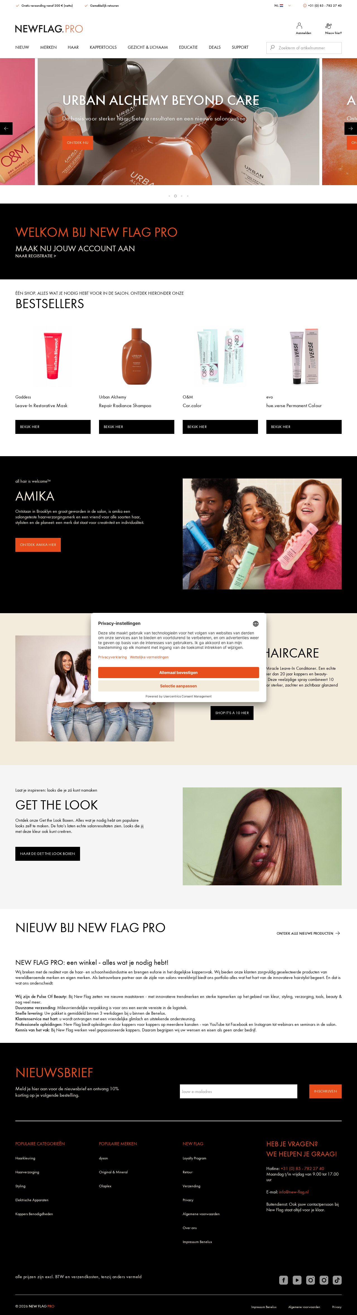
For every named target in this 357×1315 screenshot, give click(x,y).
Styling (20, 1186)
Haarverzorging (27, 1172)
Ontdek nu (77, 142)
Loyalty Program (194, 1158)
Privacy (188, 1200)
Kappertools (103, 47)
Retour (187, 1172)
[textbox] (283, 5)
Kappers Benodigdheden (34, 1214)
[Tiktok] (337, 1280)
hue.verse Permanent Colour (294, 405)
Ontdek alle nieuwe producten (305, 933)
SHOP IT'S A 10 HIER (232, 712)
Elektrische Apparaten (32, 1200)
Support (240, 47)
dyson (103, 1158)
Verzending (191, 1186)
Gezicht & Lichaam (148, 47)
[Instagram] (310, 1280)
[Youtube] (297, 1280)
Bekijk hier (29, 426)
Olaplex (105, 1186)
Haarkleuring (25, 1158)
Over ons (190, 1227)
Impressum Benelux (197, 1241)
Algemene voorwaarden (201, 1214)
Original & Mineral (113, 1172)
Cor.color (192, 405)
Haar (73, 47)
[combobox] (283, 5)
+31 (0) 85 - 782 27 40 (324, 6)
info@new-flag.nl (293, 1192)
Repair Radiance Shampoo (125, 405)
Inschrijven (325, 1091)
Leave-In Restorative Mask (41, 405)
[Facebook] (283, 1280)
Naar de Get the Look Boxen (47, 853)
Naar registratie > (35, 256)
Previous (6, 128)
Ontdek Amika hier (38, 544)
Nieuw (22, 47)
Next (350, 128)
